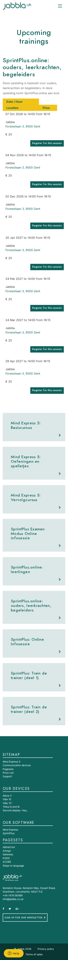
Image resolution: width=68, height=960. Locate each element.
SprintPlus (9, 833)
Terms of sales (34, 954)
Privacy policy (46, 948)
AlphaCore (9, 847)
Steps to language (13, 865)
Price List (8, 772)
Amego (7, 850)
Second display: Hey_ (15, 810)
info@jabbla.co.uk (13, 899)
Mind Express (10, 829)
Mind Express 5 (11, 761)
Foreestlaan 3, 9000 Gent (22, 126)
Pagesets (8, 769)
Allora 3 (7, 795)
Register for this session (47, 143)
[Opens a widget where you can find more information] (14, 953)
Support (7, 776)
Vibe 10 (7, 799)
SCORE (7, 861)
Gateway (8, 854)
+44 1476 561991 (13, 895)
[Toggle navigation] (60, 6)
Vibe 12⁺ (7, 803)
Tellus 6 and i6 (11, 806)
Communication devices (17, 765)
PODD (6, 858)
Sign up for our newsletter (23, 918)
